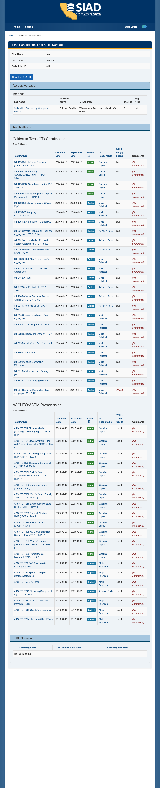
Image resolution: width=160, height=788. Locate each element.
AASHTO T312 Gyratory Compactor (32, 609)
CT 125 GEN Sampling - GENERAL (32, 221)
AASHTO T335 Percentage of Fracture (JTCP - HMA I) (29, 555)
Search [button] (29, 26)
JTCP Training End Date (115, 647)
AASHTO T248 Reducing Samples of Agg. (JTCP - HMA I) (33, 592)
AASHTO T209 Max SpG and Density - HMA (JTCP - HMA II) (33, 496)
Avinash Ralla (106, 230)
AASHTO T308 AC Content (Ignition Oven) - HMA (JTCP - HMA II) (32, 533)
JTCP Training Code (25, 647)
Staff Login (131, 26)
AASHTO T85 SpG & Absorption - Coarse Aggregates (31, 574)
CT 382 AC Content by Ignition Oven (32, 380)
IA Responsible (105, 154)
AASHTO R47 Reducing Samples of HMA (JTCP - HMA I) (32, 455)
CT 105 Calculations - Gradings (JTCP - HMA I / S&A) (30, 163)
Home (16, 26)
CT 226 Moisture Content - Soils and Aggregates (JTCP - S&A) (32, 298)
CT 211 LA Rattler (23, 277)
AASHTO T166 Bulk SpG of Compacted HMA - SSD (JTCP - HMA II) (30, 475)
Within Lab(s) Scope (119, 152)
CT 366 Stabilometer (24, 352)
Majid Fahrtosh (103, 204)
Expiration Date (76, 154)
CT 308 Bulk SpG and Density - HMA (33, 333)
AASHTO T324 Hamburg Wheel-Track (33, 619)
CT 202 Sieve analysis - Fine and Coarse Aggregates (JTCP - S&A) (31, 241)
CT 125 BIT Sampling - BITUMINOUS (25, 213)
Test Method (21, 156)
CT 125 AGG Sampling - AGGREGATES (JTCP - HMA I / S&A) (30, 175)
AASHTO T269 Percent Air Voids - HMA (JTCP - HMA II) (31, 514)
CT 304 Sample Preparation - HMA (32, 324)
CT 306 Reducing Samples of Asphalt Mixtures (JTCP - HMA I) (33, 195)
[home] (144, 26)
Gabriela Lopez (103, 163)
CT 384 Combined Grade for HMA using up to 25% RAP (31, 391)
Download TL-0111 (21, 77)
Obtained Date (60, 154)
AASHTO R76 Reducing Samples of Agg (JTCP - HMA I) (32, 464)
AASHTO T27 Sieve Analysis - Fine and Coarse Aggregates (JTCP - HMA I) (33, 444)
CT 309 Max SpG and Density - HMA (33, 343)
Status (90, 418)
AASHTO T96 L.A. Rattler (27, 581)
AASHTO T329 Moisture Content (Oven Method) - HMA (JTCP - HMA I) (32, 544)
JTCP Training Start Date (67, 647)
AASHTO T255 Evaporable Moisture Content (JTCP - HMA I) (32, 505)
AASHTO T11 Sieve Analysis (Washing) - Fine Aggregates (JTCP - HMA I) (33, 431)
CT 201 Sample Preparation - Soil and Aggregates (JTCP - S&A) (33, 232)
